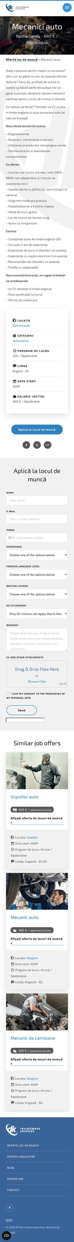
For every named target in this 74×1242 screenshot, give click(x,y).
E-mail (10, 511)
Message (12, 625)
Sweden (32, 837)
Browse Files (37, 681)
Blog (10, 1167)
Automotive (21, 340)
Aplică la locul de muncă (37, 429)
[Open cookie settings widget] (6, 1235)
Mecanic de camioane (33, 1038)
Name (10, 492)
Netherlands (28, 36)
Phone (10, 530)
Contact (13, 1190)
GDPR (9, 1220)
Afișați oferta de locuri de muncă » (37, 820)
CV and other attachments (24, 657)
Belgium (32, 958)
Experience (14, 546)
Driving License (17, 586)
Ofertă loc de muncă (22, 59)
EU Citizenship (16, 605)
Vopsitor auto (25, 796)
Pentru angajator (21, 1156)
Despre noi (15, 1178)
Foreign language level (23, 566)
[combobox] (11, 537)
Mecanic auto (24, 917)
